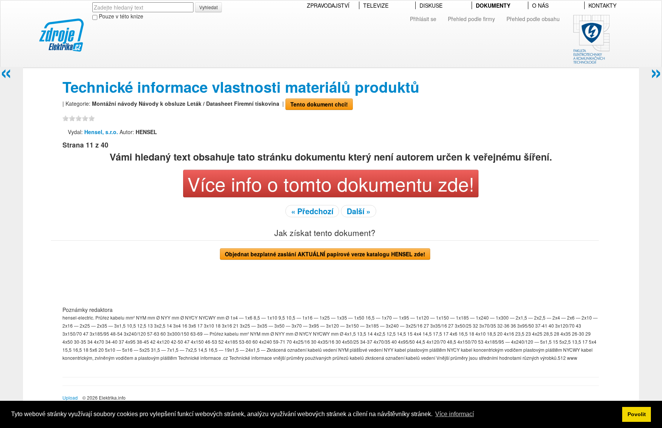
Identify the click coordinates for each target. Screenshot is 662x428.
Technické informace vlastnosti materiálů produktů (240, 86)
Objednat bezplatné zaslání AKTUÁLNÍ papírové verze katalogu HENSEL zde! (325, 254)
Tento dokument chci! (319, 104)
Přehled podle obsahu (533, 19)
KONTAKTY (602, 5)
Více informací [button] (454, 414)
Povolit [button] (637, 414)
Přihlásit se (423, 19)
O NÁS (540, 5)
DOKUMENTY (493, 5)
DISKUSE (430, 5)
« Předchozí (312, 211)
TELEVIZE (375, 5)
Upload (70, 397)
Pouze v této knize (120, 16)
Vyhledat (208, 7)
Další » (358, 211)
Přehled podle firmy (471, 19)
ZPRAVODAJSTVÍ (328, 5)
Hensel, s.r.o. (101, 132)
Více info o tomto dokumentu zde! (330, 183)
